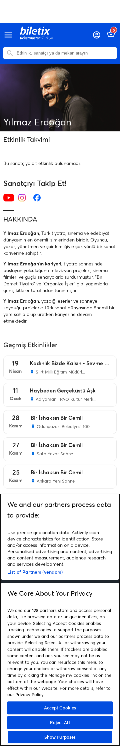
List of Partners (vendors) (35, 572)
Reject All (60, 722)
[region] (60, 620)
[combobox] (65, 53)
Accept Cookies (60, 708)
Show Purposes (60, 737)
